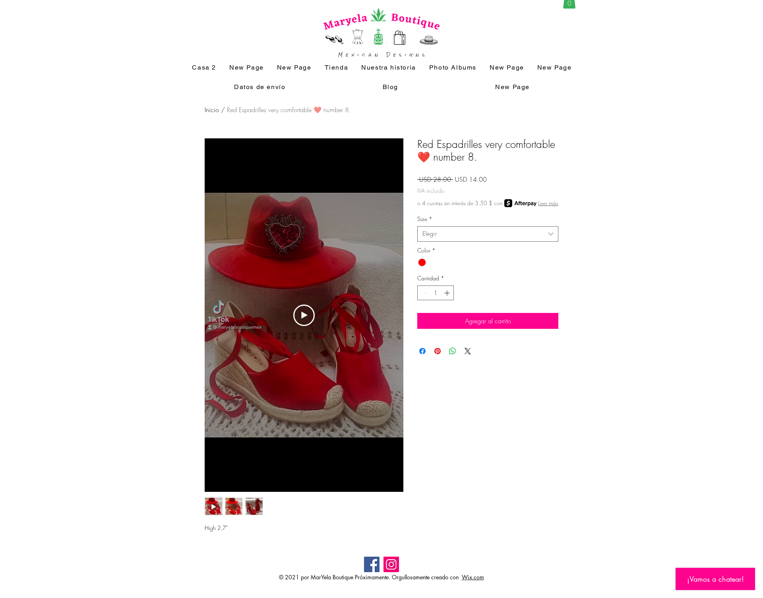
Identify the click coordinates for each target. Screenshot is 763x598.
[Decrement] (423, 293)
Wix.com (473, 577)
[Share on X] (468, 351)
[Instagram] (391, 564)
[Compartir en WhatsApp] (452, 351)
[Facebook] (372, 564)
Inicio (212, 109)
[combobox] (487, 234)
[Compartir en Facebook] (422, 351)
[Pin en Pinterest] (437, 351)
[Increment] (448, 293)
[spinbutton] (435, 293)
